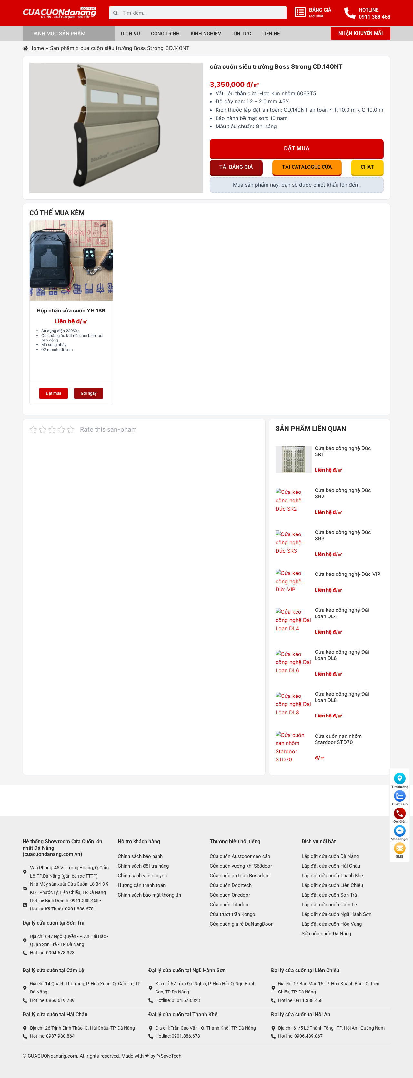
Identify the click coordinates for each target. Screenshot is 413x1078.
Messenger (399, 839)
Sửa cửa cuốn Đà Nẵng (326, 934)
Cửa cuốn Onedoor (230, 895)
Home (36, 48)
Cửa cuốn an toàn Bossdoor (240, 876)
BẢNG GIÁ (320, 10)
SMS (399, 856)
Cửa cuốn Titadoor (230, 905)
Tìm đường (399, 786)
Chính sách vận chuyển (142, 876)
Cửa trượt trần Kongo (232, 914)
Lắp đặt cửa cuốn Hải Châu (331, 866)
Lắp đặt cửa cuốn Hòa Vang (332, 924)
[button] (236, 168)
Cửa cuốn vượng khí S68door (241, 866)
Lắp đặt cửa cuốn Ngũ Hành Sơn (336, 914)
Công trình (165, 33)
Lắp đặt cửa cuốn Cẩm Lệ (329, 905)
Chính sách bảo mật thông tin (149, 895)
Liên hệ (271, 33)
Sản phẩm (62, 48)
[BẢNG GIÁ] (300, 12)
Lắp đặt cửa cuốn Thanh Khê (332, 876)
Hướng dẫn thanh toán (142, 885)
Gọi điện (399, 821)
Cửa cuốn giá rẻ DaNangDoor (241, 924)
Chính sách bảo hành (140, 856)
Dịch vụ (130, 33)
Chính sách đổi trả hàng (143, 866)
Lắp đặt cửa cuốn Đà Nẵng (330, 856)
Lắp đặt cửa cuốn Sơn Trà (329, 895)
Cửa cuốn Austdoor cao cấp (240, 856)
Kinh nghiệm (206, 33)
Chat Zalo (400, 804)
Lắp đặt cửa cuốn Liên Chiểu (332, 885)
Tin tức (242, 33)
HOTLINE (368, 10)
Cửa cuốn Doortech (231, 885)
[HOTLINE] (350, 13)
